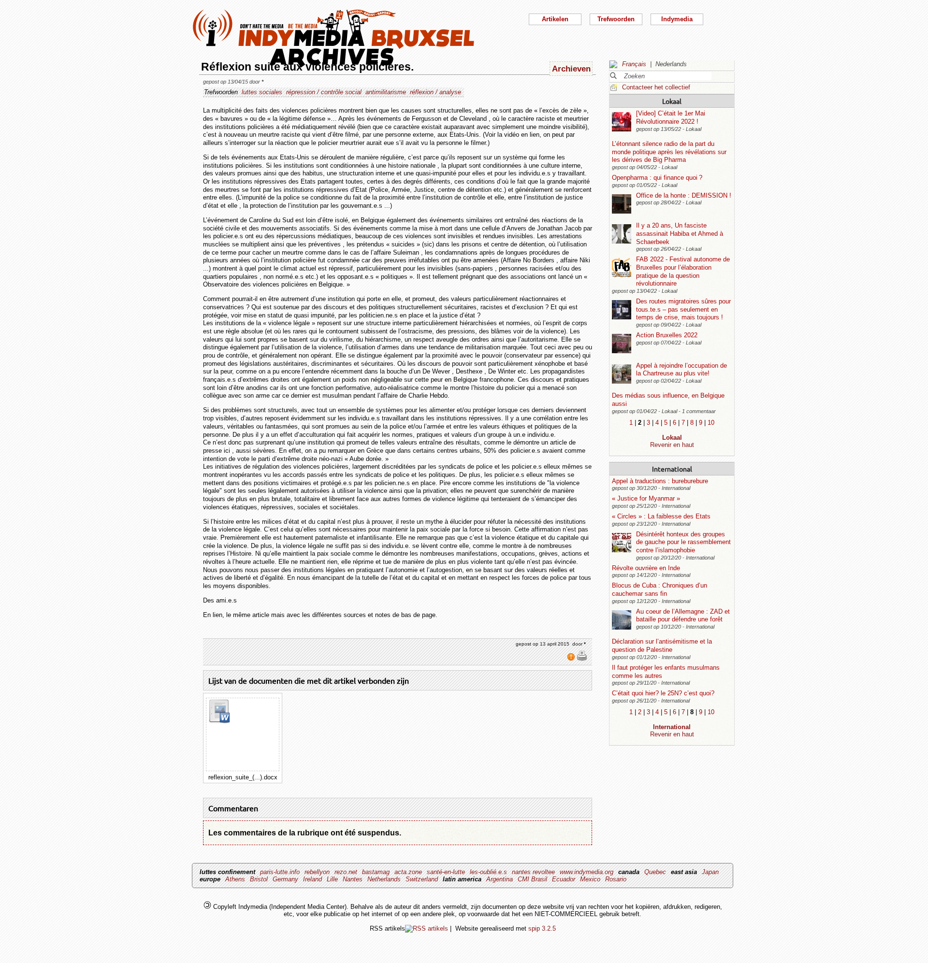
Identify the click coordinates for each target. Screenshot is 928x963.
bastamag (376, 872)
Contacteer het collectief (656, 87)
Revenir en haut (672, 444)
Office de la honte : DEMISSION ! (683, 195)
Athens (235, 879)
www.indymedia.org (586, 872)
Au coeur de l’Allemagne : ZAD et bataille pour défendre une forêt (683, 615)
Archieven (571, 68)
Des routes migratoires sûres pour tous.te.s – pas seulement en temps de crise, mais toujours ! (683, 309)
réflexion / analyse (435, 92)
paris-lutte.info (280, 872)
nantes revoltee (533, 872)
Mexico (590, 879)
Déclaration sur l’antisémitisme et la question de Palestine (662, 645)
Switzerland (422, 879)
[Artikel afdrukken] (582, 659)
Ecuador (563, 879)
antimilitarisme (385, 92)
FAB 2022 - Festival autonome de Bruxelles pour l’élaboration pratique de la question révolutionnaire (683, 271)
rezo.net (345, 872)
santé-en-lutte (446, 872)
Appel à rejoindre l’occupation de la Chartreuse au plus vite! (681, 369)
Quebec (655, 872)
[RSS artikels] (426, 928)
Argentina (499, 879)
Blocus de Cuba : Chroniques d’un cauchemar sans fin (659, 589)
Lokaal (672, 101)
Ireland (312, 879)
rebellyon (317, 872)
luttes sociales (262, 92)
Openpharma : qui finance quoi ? (657, 177)
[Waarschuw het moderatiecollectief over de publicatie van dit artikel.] (572, 659)
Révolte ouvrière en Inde (646, 568)
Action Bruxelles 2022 (666, 335)
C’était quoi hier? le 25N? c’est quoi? (663, 693)
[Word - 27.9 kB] (219, 721)
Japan (710, 872)
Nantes (352, 879)
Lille (332, 879)
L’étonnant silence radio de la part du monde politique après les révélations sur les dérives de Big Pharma (669, 151)
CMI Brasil (532, 879)
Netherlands (384, 879)
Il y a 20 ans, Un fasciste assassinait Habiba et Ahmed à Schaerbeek (679, 233)
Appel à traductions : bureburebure (660, 481)
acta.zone (408, 872)
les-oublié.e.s (488, 872)
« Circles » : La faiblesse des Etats (661, 516)
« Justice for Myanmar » (646, 498)
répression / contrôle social (324, 92)
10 (711, 422)
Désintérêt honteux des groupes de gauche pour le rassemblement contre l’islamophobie (683, 542)
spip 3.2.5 (542, 928)
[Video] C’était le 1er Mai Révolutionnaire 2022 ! (670, 117)
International (672, 468)
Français (634, 64)
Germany (285, 879)
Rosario (615, 879)
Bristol (259, 879)
